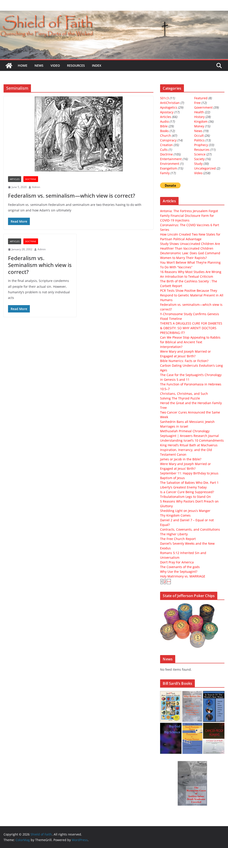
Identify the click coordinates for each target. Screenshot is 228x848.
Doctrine (30, 179)
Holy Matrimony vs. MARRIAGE (182, 576)
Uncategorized (205, 168)
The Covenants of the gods (180, 567)
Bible (164, 126)
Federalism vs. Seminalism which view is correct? (40, 264)
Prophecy (201, 145)
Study (198, 163)
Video (55, 65)
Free (197, 103)
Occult (199, 135)
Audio (164, 121)
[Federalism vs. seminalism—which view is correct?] (78, 134)
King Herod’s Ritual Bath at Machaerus (189, 445)
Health (199, 112)
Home (22, 65)
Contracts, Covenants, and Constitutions (190, 529)
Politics (199, 140)
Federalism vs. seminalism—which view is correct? (71, 195)
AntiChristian (170, 103)
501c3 (164, 98)
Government (203, 107)
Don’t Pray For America (177, 562)
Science (200, 154)
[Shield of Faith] (9, 65)
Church (165, 135)
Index (96, 65)
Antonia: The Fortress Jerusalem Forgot (189, 211)
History (199, 117)
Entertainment (171, 159)
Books (164, 131)
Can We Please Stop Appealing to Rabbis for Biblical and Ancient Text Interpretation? (190, 342)
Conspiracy (168, 140)
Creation (166, 145)
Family (165, 173)
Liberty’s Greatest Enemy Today (183, 487)
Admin (36, 187)
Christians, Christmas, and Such (184, 393)
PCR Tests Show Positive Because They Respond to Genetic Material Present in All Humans (191, 295)
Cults (164, 149)
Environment (169, 163)
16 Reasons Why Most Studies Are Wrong (190, 272)
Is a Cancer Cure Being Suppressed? (187, 492)
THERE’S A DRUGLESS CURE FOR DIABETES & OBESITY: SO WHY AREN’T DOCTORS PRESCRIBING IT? (191, 328)
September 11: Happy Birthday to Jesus (189, 473)
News (39, 65)
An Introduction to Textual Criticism (186, 276)
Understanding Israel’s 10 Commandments (192, 440)
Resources (76, 65)
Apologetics (168, 107)
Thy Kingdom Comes (175, 515)
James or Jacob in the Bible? (180, 459)
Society (199, 159)
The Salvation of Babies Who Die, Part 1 (189, 482)
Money (199, 126)
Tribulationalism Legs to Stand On (185, 496)
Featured (201, 98)
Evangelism (168, 168)
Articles (14, 179)
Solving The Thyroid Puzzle (180, 398)
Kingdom (201, 121)
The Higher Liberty (174, 534)
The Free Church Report (178, 539)
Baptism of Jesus (172, 478)
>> (169, 581)
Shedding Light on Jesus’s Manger (185, 511)
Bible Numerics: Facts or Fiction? (184, 361)
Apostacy (166, 112)
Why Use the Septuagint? (178, 571)
